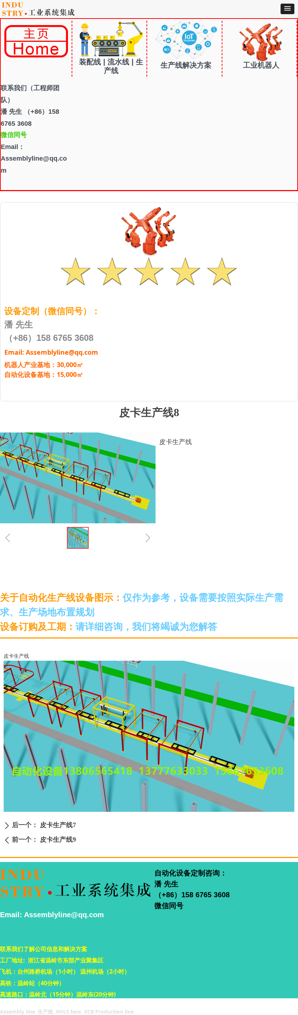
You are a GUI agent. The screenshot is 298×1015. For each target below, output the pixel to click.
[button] (287, 9)
